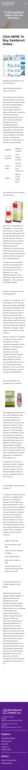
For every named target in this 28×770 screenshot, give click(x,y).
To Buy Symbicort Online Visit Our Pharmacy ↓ (14, 15)
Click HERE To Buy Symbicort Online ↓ (14, 40)
